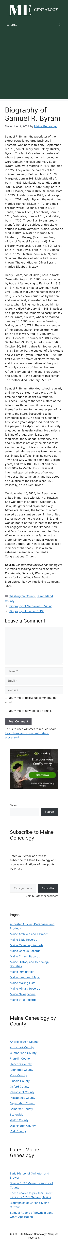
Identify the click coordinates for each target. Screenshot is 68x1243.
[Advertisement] (34, 65)
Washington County (22, 596)
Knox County (18, 1075)
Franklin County (20, 1058)
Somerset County (21, 1109)
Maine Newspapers (22, 994)
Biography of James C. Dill (26, 611)
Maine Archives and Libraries (29, 934)
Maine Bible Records (23, 939)
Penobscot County (22, 1092)
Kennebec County (21, 1069)
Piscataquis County (22, 1097)
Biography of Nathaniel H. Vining (30, 606)
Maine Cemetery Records (26, 945)
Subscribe (48, 888)
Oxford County (19, 1086)
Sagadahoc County (22, 1103)
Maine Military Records (25, 988)
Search (14, 805)
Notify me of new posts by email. (30, 710)
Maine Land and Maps (25, 977)
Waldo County (19, 1120)
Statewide (16, 1114)
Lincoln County (20, 1081)
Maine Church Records (25, 956)
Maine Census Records (25, 951)
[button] (60, 25)
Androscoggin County (24, 1041)
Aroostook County (22, 1047)
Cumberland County (23, 1053)
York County (18, 1131)
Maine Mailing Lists (22, 983)
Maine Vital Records (23, 999)
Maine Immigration (22, 971)
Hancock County (21, 1064)
